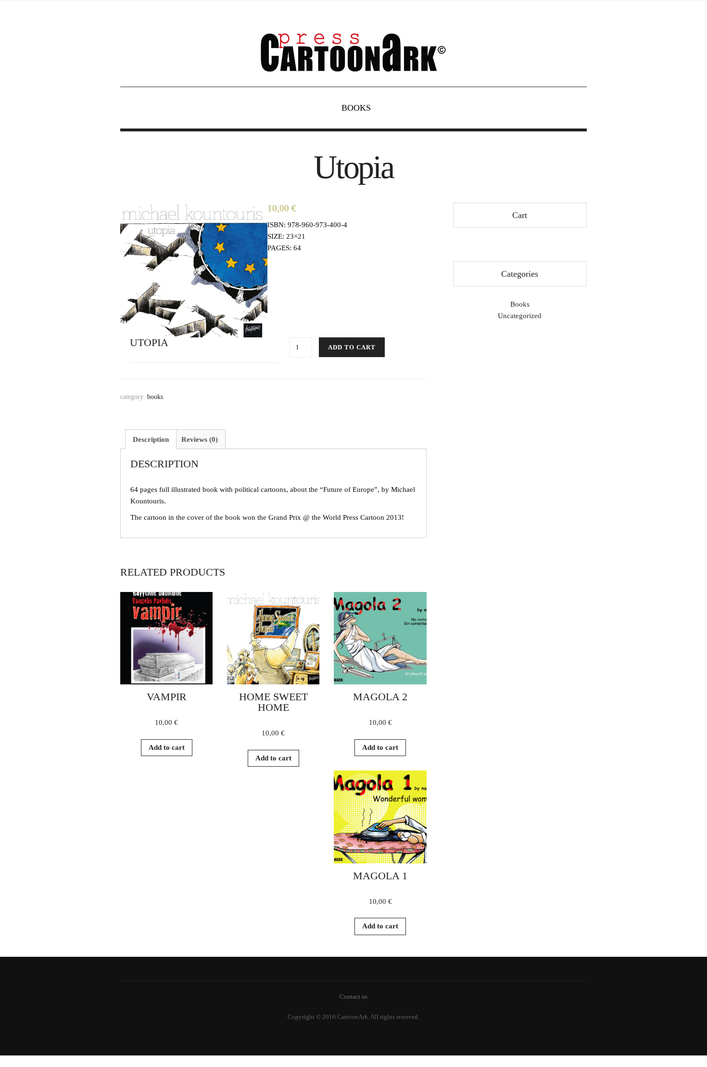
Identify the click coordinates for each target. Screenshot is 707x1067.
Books (356, 108)
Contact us (353, 996)
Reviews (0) (199, 439)
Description (151, 439)
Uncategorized (520, 316)
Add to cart (352, 347)
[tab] (151, 439)
